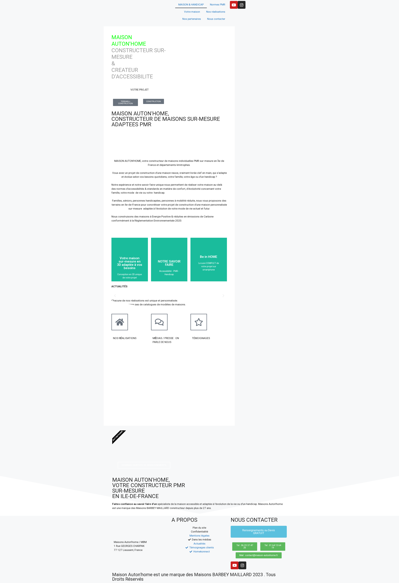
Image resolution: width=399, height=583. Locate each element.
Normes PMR (217, 4)
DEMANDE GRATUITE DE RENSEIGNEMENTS (144, 465)
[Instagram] (241, 5)
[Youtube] (234, 5)
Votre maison (192, 11)
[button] (115, 295)
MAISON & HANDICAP (191, 4)
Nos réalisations (215, 11)
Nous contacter (216, 18)
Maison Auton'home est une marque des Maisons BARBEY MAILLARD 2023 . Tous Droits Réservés (194, 577)
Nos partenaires (191, 18)
